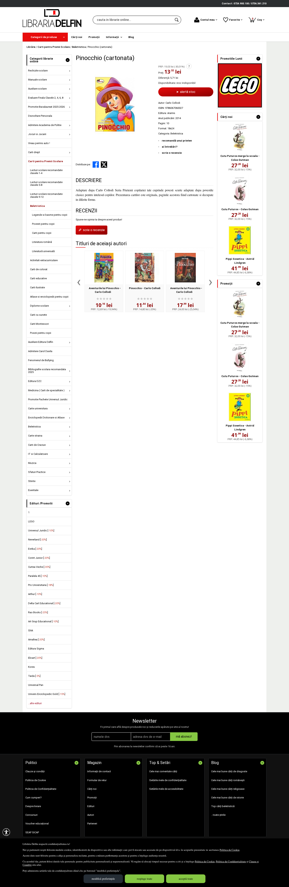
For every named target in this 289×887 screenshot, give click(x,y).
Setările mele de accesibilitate (166, 788)
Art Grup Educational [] (43, 621)
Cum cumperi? (33, 797)
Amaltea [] (36, 639)
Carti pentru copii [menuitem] (41, 232)
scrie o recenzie (172, 152)
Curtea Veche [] (39, 566)
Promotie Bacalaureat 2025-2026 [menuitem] (46, 106)
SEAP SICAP (32, 832)
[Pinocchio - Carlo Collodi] (144, 267)
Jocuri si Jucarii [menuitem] (37, 134)
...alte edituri (35, 703)
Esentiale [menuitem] (33, 490)
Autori (90, 814)
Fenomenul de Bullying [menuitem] (41, 360)
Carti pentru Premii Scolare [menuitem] (45, 161)
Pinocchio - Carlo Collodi (144, 288)
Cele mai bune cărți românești (228, 780)
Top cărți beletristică (223, 806)
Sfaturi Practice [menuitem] (36, 472)
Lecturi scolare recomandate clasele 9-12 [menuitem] (46, 195)
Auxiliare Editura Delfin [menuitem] (40, 341)
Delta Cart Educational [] (44, 603)
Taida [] (34, 675)
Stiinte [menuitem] (31, 481)
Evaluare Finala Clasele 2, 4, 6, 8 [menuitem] (45, 97)
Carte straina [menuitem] (35, 435)
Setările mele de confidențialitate (167, 780)
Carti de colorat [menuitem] (38, 269)
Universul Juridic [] (41, 530)
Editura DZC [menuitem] (34, 381)
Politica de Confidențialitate (231, 861)
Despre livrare (33, 806)
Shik (30, 630)
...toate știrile (218, 814)
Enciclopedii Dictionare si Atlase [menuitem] (46, 417)
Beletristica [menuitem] (37, 205)
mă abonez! (184, 736)
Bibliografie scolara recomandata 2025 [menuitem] (47, 371)
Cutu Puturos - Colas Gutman (240, 209)
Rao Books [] (38, 612)
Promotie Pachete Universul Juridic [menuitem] (47, 399)
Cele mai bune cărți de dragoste (229, 771)
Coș (257, 19)
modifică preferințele (103, 879)
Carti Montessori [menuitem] (39, 323)
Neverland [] (37, 539)
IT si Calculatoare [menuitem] (38, 453)
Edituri (90, 806)
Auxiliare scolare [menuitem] (37, 88)
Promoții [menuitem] (94, 37)
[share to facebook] (96, 164)
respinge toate (144, 879)
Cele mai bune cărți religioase (227, 788)
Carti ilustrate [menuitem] (37, 287)
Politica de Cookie (229, 850)
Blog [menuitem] (131, 37)
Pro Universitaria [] (41, 585)
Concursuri (31, 814)
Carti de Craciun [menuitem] (37, 444)
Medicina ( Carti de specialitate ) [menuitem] (46, 390)
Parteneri (92, 823)
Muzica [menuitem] (32, 463)
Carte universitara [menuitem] (38, 408)
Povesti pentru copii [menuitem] (43, 223)
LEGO (31, 521)
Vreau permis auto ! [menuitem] (39, 143)
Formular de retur (97, 780)
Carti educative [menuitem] (38, 278)
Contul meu (207, 19)
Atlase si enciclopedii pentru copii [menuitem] (49, 296)
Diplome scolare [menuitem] (39, 305)
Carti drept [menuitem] (34, 152)
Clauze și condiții (35, 771)
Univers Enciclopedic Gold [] (46, 694)
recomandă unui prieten (177, 140)
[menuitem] (45, 37)
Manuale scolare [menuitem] (37, 79)
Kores (31, 666)
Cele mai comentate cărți (163, 771)
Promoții (92, 797)
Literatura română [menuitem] (42, 241)
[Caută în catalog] (177, 20)
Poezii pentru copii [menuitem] (40, 332)
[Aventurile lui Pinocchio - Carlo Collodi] (104, 267)
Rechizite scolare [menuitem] (38, 70)
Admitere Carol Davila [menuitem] (40, 351)
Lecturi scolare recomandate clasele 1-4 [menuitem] (46, 171)
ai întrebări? (169, 146)
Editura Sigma (36, 648)
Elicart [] (35, 657)
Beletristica (176, 133)
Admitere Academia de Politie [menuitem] (44, 125)
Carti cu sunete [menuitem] (38, 314)
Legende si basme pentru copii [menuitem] (49, 214)
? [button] (189, 66)
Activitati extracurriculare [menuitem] (44, 260)
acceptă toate (186, 879)
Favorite (234, 19)
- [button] (67, 60)
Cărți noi (92, 788)
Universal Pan (35, 685)
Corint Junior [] (39, 557)
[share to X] (104, 164)
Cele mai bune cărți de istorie (227, 797)
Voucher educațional (37, 823)
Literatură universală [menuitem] (43, 251)
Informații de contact (99, 771)
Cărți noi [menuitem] (76, 37)
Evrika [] (35, 548)
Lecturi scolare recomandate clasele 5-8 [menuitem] (46, 183)
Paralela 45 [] (38, 575)
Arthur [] (35, 594)
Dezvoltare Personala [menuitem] (40, 115)
